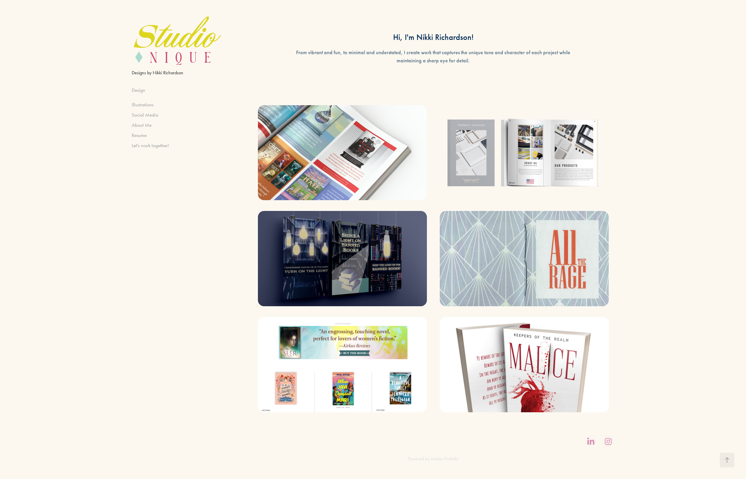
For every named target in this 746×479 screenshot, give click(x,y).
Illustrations (143, 105)
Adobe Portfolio (444, 459)
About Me (142, 125)
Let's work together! (150, 145)
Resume (139, 135)
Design (138, 90)
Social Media (145, 115)
